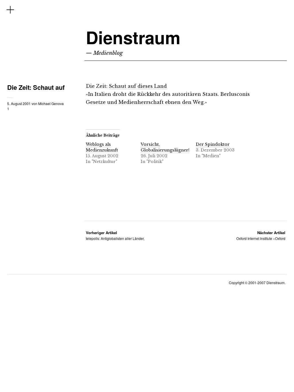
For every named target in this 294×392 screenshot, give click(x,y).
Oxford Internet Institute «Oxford (260, 235)
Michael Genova (51, 103)
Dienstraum (133, 37)
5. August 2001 (19, 103)
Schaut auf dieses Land (138, 86)
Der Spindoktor (213, 144)
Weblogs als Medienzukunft (102, 147)
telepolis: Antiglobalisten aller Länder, (115, 235)
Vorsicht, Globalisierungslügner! (165, 147)
